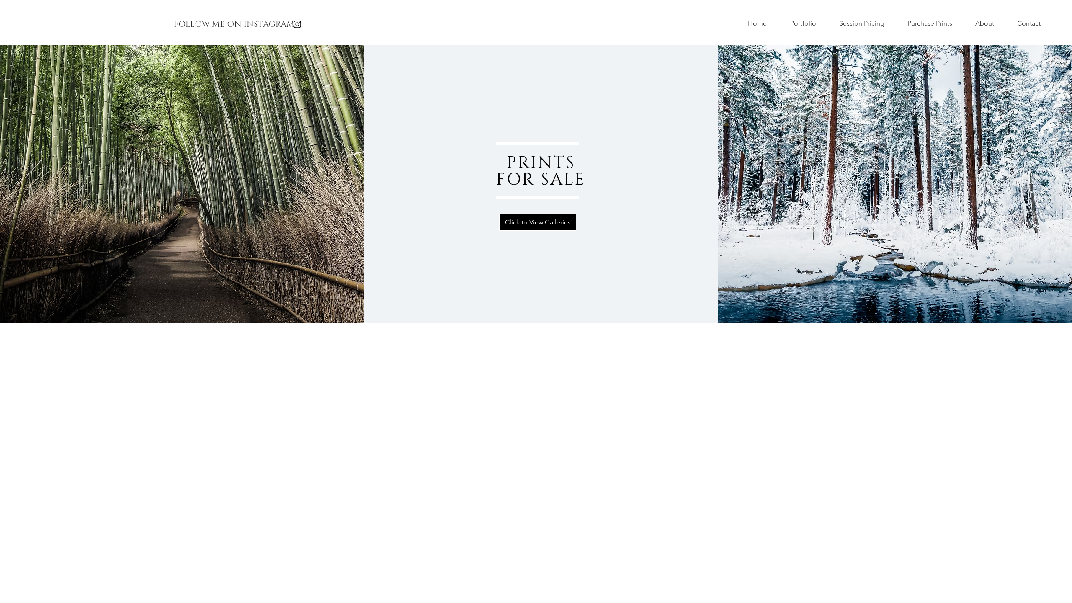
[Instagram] (297, 24)
